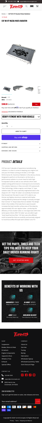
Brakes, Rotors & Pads (9, 347)
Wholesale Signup (27, 359)
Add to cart (21, 131)
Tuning (23, 350)
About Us (24, 344)
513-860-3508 (12, 1)
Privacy (12, 421)
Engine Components (8, 353)
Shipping (5, 112)
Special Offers (6, 364)
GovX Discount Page (27, 364)
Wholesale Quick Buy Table (30, 362)
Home (3, 14)
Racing (23, 353)
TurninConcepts (20, 418)
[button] (31, 6)
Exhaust (4, 362)
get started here (21, 260)
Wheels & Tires (6, 359)
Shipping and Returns (26, 421)
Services (23, 347)
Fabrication (25, 356)
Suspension (5, 344)
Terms (17, 421)
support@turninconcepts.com (28, 1)
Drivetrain (5, 350)
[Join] (37, 401)
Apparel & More (7, 356)
